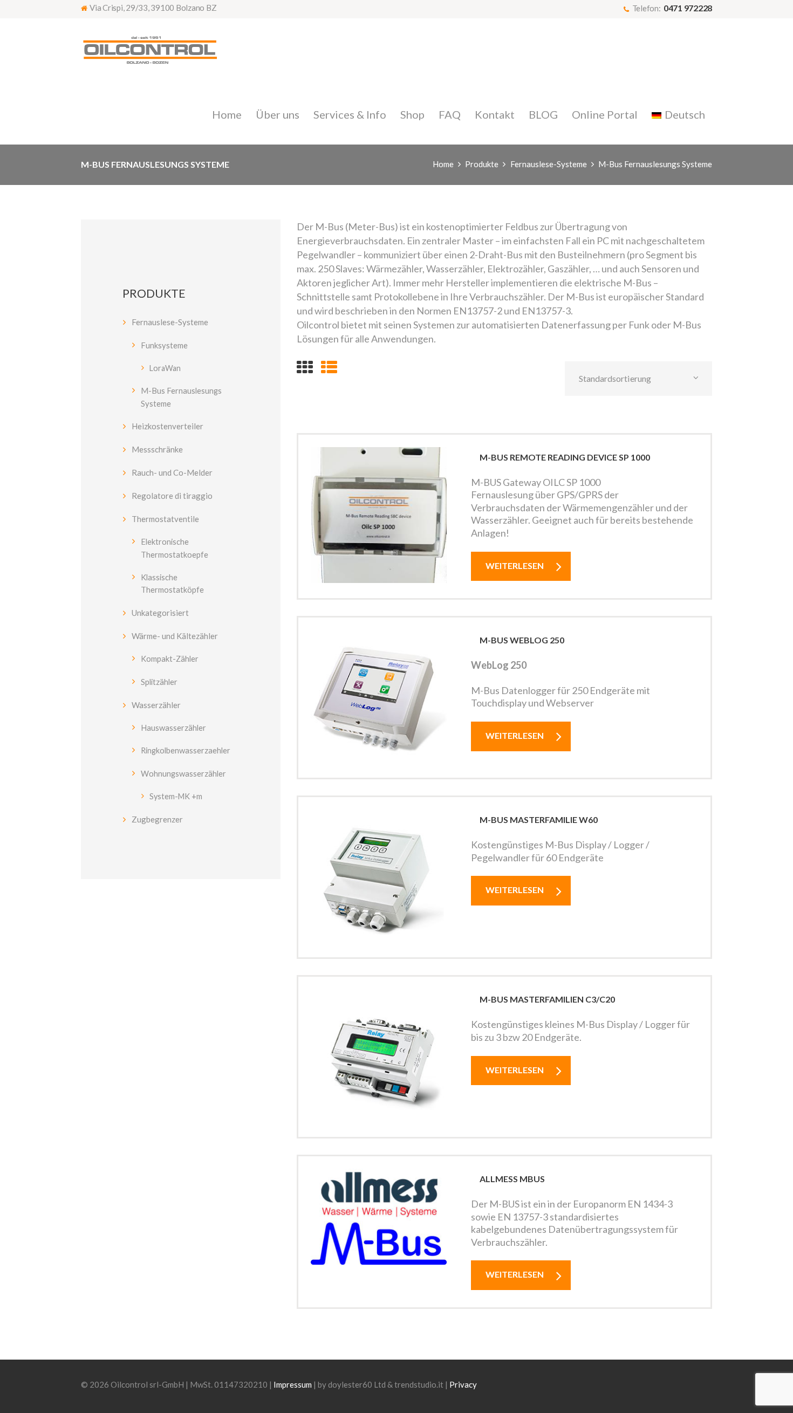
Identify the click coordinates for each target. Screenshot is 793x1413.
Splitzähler (159, 682)
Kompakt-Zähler (170, 658)
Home (443, 164)
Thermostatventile (165, 519)
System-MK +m (175, 796)
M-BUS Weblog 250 (522, 640)
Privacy (463, 1384)
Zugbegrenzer (157, 819)
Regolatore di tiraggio (172, 495)
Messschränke (157, 449)
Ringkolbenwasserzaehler (185, 750)
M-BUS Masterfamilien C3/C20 (547, 999)
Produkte (481, 164)
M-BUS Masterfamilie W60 (539, 819)
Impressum (293, 1384)
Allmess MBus (512, 1179)
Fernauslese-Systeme (548, 164)
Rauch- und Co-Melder (172, 472)
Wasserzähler (156, 705)
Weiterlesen (515, 565)
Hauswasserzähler (173, 727)
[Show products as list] (329, 366)
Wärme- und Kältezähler (175, 636)
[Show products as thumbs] (305, 366)
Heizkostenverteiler (167, 426)
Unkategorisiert (160, 613)
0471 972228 (688, 8)
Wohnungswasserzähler (183, 773)
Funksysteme (164, 345)
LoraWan (165, 368)
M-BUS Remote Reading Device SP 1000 (565, 457)
